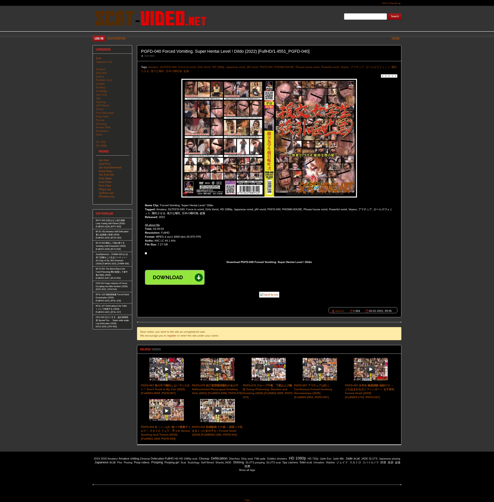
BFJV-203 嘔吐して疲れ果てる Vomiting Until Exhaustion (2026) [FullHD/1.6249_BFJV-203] (111, 246)
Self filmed (207, 462)
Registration (116, 38)
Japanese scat (104, 61)
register (171, 335)
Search (395, 16)
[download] (175, 277)
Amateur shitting (129, 458)
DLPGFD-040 (168, 67)
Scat (183, 462)
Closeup (145, 458)
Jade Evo (325, 458)
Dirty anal (246, 458)
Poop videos (141, 462)
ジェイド (342, 462)
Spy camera (290, 462)
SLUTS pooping (255, 462)
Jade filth (338, 458)
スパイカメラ (370, 462)
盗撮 (186, 71)
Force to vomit (187, 67)
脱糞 (247, 466)
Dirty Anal (101, 72)
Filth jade (260, 458)
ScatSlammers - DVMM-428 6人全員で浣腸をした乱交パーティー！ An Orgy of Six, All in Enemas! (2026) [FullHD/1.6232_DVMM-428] (112, 259)
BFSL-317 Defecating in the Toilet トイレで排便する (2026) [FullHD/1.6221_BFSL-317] (111, 309)
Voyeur (344, 67)
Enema (100, 76)
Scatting (100, 87)
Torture (100, 109)
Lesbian (100, 83)
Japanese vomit (235, 67)
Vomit (99, 134)
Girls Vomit (204, 67)
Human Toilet (103, 127)
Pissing (100, 120)
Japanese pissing (389, 458)
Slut (98, 98)
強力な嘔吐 (157, 71)
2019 (97, 458)
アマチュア (357, 67)
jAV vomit (252, 67)
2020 (104, 458)
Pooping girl (171, 462)
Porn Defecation (105, 112)
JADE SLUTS (368, 458)
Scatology (101, 91)
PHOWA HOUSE (283, 67)
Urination (318, 462)
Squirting (101, 102)
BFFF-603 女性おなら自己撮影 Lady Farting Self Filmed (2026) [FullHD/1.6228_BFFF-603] (110, 223)
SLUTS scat (273, 462)
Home (395, 38)
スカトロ (355, 462)
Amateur (153, 67)
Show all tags (247, 469)
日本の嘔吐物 (173, 71)
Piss (119, 462)
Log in (99, 38)
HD (176, 458)
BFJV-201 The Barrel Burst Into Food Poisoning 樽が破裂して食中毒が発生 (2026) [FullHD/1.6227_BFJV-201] (112, 273)
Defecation (157, 458)
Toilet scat (305, 462)
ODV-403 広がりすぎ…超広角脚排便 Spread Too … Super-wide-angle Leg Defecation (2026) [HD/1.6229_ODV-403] (112, 322)
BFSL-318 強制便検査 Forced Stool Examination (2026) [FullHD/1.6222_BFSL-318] (112, 297)
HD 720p (101, 142)
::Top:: (247, 500)
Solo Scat (101, 94)
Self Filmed (102, 105)
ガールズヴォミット (377, 67)
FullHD (169, 458)
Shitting (238, 462)
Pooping (156, 462)
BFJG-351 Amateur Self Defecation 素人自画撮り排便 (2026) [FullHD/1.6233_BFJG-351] (112, 234)
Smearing (101, 123)
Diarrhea (234, 458)
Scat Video (150, 56)
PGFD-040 (266, 67)
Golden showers (276, 458)
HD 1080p (217, 67)
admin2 (339, 310)
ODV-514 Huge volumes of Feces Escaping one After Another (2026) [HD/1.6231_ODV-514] (112, 286)
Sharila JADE (223, 462)
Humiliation (102, 131)
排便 (383, 462)
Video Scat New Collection (150, 19)
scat (194, 458)
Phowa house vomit (307, 67)
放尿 (390, 462)
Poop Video (102, 116)
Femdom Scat (104, 80)
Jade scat (352, 458)
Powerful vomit (329, 67)
